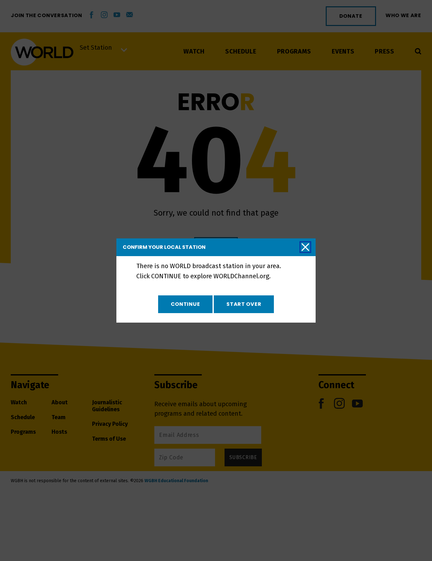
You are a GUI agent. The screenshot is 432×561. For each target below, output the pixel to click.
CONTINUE (185, 304)
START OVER (243, 304)
